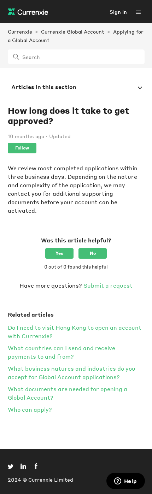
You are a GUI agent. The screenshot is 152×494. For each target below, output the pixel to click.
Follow (22, 148)
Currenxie (20, 31)
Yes (59, 253)
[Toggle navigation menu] (138, 11)
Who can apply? (30, 409)
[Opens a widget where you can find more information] (125, 481)
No (93, 253)
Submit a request (108, 285)
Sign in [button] (118, 11)
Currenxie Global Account (72, 31)
